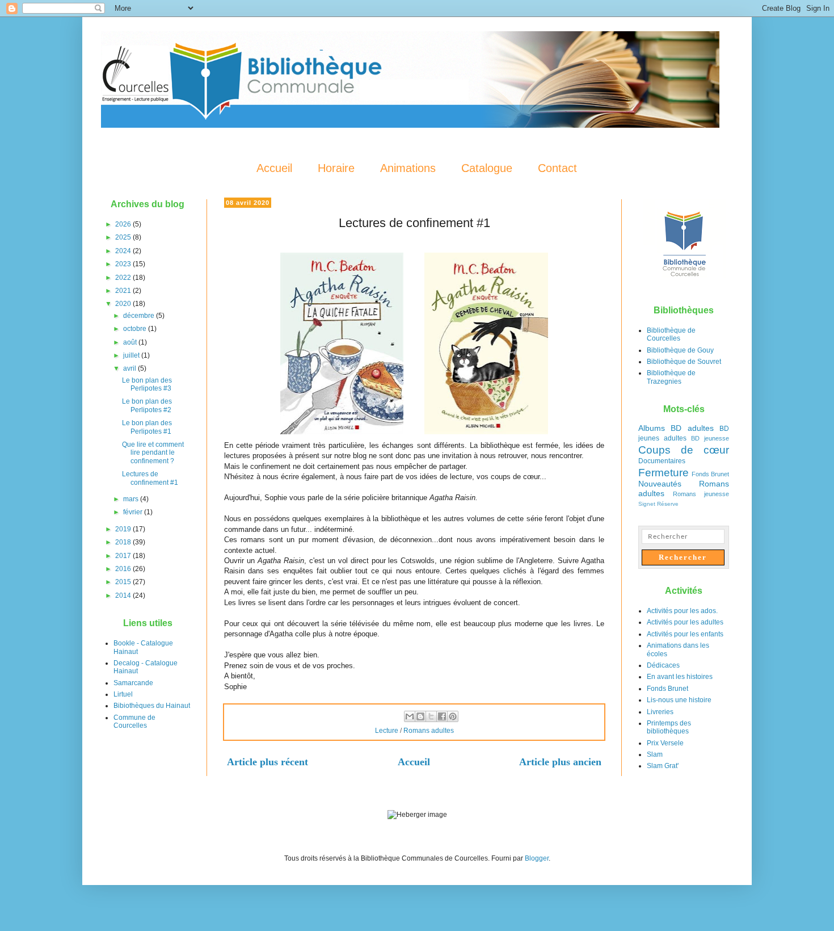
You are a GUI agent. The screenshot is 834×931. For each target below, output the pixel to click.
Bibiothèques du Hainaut (151, 706)
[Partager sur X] (431, 716)
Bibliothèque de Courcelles (671, 334)
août (130, 342)
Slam (655, 754)
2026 (124, 224)
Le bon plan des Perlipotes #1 (147, 427)
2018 (124, 542)
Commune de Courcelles (134, 721)
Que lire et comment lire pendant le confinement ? (153, 453)
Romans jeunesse (701, 493)
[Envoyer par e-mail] (409, 716)
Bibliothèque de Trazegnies (671, 377)
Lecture (386, 731)
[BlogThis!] (420, 716)
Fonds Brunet (710, 474)
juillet (132, 355)
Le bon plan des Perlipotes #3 (147, 384)
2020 (124, 304)
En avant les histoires (680, 677)
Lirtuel (123, 694)
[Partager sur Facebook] (442, 716)
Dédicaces (663, 665)
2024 (124, 251)
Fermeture (663, 473)
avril (130, 368)
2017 (124, 556)
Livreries (660, 712)
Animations (408, 168)
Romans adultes (428, 731)
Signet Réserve (658, 504)
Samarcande (133, 683)
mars (131, 499)
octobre (135, 329)
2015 (124, 582)
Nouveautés (659, 483)
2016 (124, 569)
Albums (651, 428)
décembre (139, 316)
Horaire (336, 168)
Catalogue (486, 168)
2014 (124, 595)
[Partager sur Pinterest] (452, 716)
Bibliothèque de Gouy (680, 350)
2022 (124, 278)
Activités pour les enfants (685, 634)
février (133, 512)
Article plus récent (267, 762)
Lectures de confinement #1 (150, 478)
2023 (124, 264)
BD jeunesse (710, 438)
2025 (124, 237)
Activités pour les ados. (682, 611)
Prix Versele (665, 743)
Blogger (537, 858)
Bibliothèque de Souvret (684, 362)
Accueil (274, 168)
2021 (124, 291)
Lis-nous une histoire (679, 700)
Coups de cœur (683, 450)
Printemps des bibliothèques (669, 727)
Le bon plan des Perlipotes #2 (147, 405)
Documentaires (661, 461)
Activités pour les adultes (685, 622)
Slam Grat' (663, 766)
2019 (124, 529)
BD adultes (692, 428)
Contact (557, 168)
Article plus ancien (560, 762)
